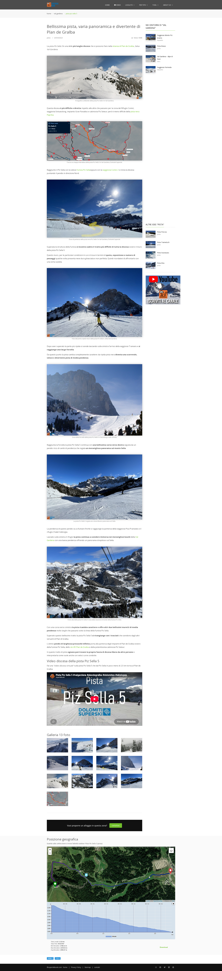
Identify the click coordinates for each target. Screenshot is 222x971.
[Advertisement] (160, 111)
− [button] (50, 853)
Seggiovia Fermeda (164, 67)
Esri (173, 901)
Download (164, 947)
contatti (97, 967)
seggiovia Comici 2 (111, 170)
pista (48, 38)
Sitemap (88, 967)
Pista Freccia (162, 232)
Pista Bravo (161, 46)
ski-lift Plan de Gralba (79, 647)
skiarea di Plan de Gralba (123, 46)
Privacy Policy (76, 967)
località (129, 5)
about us (167, 5)
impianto (160, 40)
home (65, 967)
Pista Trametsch (163, 242)
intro (158, 62)
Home (107, 5)
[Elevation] (173, 903)
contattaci (116, 825)
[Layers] (171, 850)
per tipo (142, 5)
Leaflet (148, 901)
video (118, 5)
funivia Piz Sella (83, 170)
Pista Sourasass (163, 253)
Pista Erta (160, 263)
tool (154, 5)
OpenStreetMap (157, 901)
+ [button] (50, 849)
